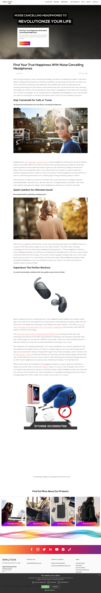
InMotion (19, 73)
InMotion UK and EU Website (58, 563)
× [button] (99, 575)
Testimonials (75, 3)
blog (83, 3)
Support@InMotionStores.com (34, 563)
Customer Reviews (80, 563)
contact (96, 3)
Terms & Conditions (80, 567)
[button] (65, 3)
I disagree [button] (55, 586)
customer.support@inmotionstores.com (60, 565)
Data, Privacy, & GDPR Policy (82, 569)
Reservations (79, 565)
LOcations (48, 3)
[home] (10, 3)
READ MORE (24, 43)
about (88, 3)
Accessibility (79, 572)
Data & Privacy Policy (65, 476)
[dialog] (50, 583)
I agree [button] (45, 586)
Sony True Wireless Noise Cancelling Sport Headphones (37, 334)
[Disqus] (50, 454)
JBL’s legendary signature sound (36, 162)
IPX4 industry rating (23, 354)
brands (56, 3)
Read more (61, 579)
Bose (22, 244)
